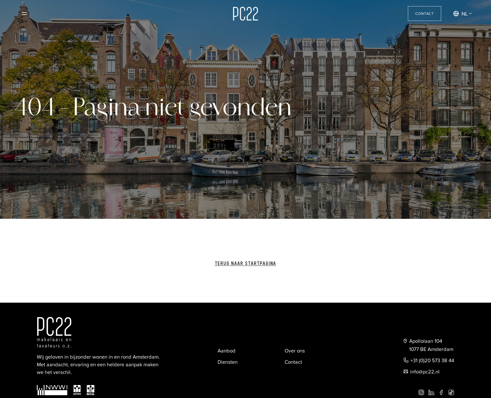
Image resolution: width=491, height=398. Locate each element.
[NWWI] (52, 390)
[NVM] (77, 390)
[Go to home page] (245, 14)
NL (465, 13)
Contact (424, 13)
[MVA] (90, 390)
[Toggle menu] (24, 13)
